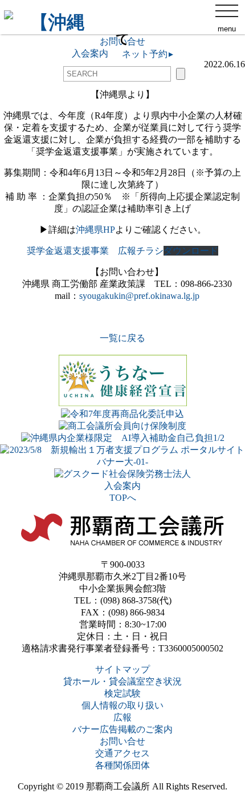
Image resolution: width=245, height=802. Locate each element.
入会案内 (122, 486)
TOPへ (122, 498)
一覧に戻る (122, 338)
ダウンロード (191, 251)
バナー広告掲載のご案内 (122, 729)
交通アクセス (122, 753)
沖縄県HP (95, 229)
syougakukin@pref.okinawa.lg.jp (139, 296)
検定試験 (122, 693)
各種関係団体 (122, 765)
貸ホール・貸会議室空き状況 (122, 681)
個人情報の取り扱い (122, 705)
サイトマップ (122, 669)
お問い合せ (122, 741)
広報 (122, 717)
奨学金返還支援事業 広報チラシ (95, 251)
